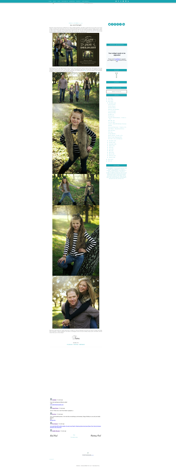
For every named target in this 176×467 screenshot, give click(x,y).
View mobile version (74, 437)
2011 (109, 161)
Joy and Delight (112, 111)
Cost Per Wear (111, 122)
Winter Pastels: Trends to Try (115, 135)
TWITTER (75, 344)
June (110, 149)
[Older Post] (96, 436)
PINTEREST (82, 344)
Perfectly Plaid (112, 107)
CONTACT (78, 1)
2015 (109, 98)
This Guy (110, 132)
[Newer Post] (54, 436)
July (110, 147)
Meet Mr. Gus (111, 120)
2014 (109, 99)
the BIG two (111, 114)
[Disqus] (76, 378)
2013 (109, 101)
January (111, 157)
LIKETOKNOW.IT (85, 1)
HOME (50, 1)
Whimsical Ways (112, 112)
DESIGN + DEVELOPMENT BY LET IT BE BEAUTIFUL (88, 465)
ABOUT (54, 1)
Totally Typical (112, 106)
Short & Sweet (111, 130)
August (110, 145)
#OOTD (110, 125)
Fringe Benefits (112, 133)
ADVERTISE (72, 1)
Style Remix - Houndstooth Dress (116, 128)
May (110, 150)
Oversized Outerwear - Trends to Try (117, 127)
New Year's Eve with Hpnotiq (115, 138)
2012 (109, 159)
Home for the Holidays (113, 109)
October (111, 142)
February (111, 155)
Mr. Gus (85, 70)
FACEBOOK (69, 344)
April (110, 152)
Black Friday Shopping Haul (115, 137)
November (111, 140)
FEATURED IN (65, 1)
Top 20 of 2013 (112, 104)
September (111, 144)
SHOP (59, 1)
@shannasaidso (120, 44)
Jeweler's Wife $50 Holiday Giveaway (117, 123)
